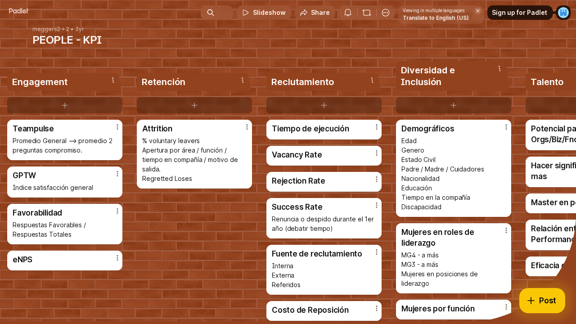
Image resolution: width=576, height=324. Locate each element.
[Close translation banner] (478, 10)
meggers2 (46, 29)
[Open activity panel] (348, 12)
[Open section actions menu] (113, 80)
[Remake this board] (367, 12)
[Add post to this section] (64, 105)
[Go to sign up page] (563, 12)
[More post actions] (117, 127)
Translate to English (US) (436, 17)
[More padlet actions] (386, 12)
